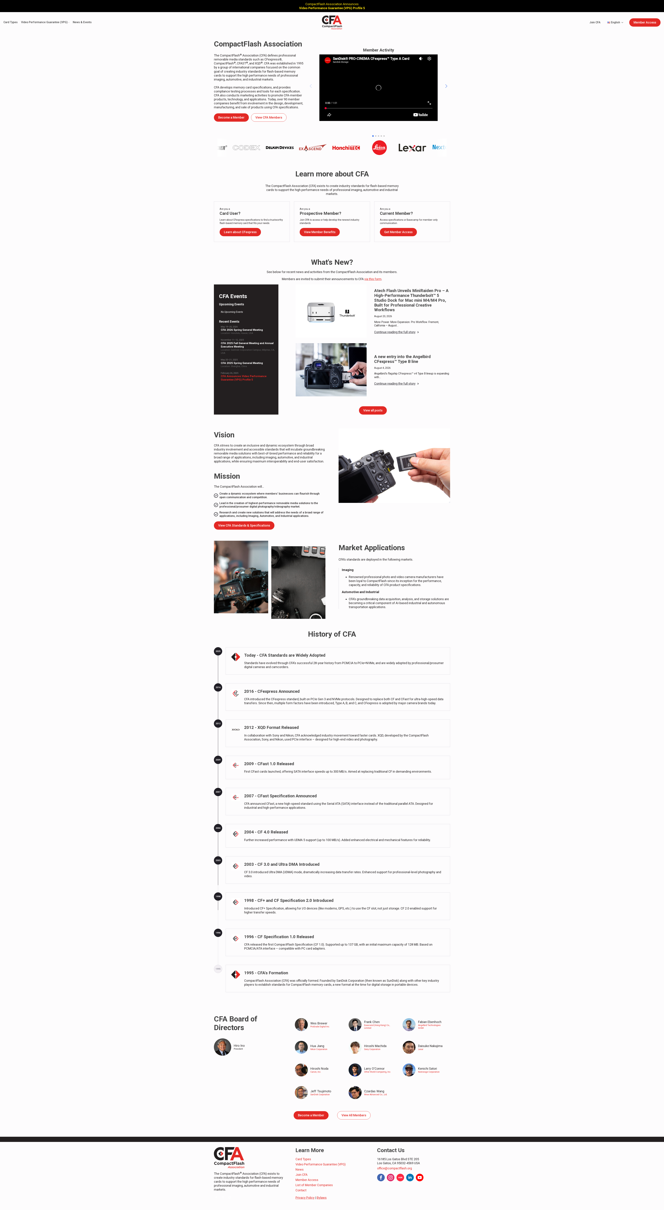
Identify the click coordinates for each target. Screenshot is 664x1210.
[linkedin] (410, 1177)
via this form (372, 279)
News (300, 1169)
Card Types (10, 22)
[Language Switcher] (623, 22)
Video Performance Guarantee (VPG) (44, 22)
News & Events (82, 22)
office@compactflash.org (394, 1168)
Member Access (307, 1180)
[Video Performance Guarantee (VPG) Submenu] (68, 22)
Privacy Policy (305, 1197)
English (615, 22)
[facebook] (216, 1197)
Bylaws (322, 1197)
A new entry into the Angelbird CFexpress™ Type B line (402, 359)
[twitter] (223, 1197)
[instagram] (229, 1197)
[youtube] (419, 1177)
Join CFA (594, 22)
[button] (446, 86)
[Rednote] (400, 1177)
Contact (301, 1190)
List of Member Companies (314, 1185)
